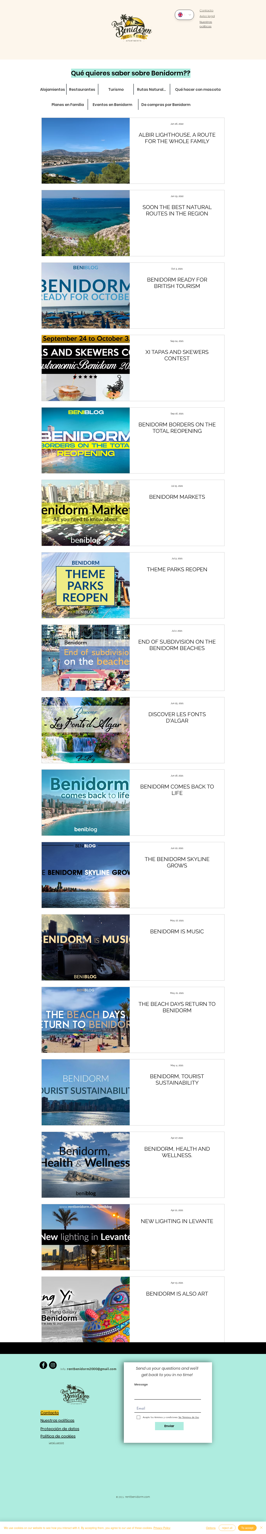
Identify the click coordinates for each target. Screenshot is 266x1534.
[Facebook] (43, 1365)
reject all (227, 1528)
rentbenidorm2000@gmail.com (91, 1369)
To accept (247, 1528)
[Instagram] (53, 1365)
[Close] (261, 1528)
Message (141, 1384)
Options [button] (211, 1528)
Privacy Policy (161, 1528)
